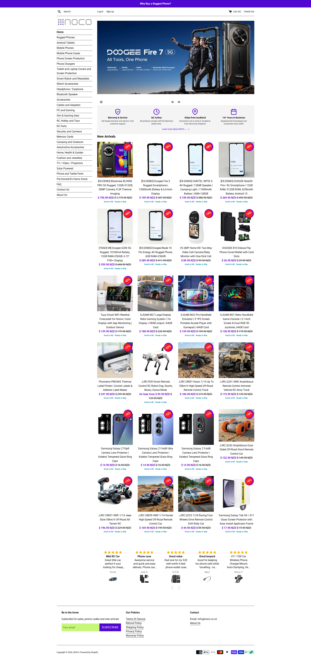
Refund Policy (134, 623)
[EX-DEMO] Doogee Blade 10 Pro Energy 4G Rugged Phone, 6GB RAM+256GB (155, 252)
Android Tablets (66, 42)
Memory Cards (65, 136)
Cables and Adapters (68, 105)
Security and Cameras (69, 131)
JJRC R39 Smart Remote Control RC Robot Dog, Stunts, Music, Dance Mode (155, 385)
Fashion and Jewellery (69, 157)
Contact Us (63, 189)
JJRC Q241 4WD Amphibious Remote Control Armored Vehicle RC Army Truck (236, 385)
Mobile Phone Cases (68, 53)
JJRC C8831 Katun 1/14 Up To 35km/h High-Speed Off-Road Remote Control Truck (196, 385)
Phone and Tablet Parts (70, 173)
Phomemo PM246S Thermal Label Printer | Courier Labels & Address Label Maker (115, 385)
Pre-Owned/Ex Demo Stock (72, 179)
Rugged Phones (66, 37)
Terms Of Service (135, 619)
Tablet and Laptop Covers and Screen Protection (74, 71)
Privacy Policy (134, 631)
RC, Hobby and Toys (68, 120)
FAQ (59, 184)
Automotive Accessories (70, 147)
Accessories (63, 99)
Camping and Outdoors (70, 142)
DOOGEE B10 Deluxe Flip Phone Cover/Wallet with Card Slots (236, 252)
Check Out (249, 11)
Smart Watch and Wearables (73, 78)
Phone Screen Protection (71, 58)
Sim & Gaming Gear (68, 115)
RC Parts (62, 126)
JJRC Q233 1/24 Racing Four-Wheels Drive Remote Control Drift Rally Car (196, 519)
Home (60, 32)
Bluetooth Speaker (67, 94)
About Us (62, 194)
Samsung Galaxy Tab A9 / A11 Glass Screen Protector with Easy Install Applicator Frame (236, 519)
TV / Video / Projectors (70, 163)
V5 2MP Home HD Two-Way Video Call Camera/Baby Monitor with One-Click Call (196, 252)
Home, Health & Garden (70, 152)
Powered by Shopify (89, 652)
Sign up (110, 11)
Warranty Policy (135, 635)
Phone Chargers (66, 63)
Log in (100, 11)
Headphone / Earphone (70, 89)
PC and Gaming (66, 110)
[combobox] (79, 12)
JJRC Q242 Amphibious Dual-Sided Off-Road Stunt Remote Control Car (236, 449)
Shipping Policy (135, 627)
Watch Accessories (67, 83)
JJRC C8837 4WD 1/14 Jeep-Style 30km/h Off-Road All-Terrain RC (115, 519)
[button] (173, 587)
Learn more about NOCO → (174, 129)
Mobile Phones (65, 47)
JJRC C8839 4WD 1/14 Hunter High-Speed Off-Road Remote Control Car (155, 519)
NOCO (76, 652)
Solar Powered (65, 168)
